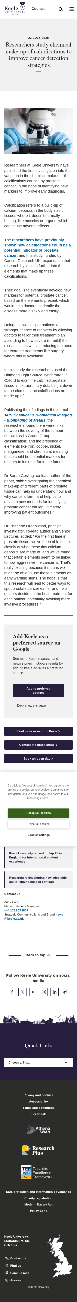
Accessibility (38, 1101)
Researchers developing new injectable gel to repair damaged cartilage (38, 879)
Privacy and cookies (38, 1095)
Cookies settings (39, 834)
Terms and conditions (39, 1107)
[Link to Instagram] (44, 992)
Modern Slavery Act (38, 1204)
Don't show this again (31, 705)
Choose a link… (19, 1062)
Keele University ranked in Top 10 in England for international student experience (35, 857)
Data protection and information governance (38, 1191)
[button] (60, 9)
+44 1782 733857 (16, 910)
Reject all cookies (39, 823)
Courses (39, 9)
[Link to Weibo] (65, 992)
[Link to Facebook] (12, 992)
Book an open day (37, 758)
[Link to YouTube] (33, 992)
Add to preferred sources (38, 690)
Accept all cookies (39, 813)
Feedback (38, 1114)
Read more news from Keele (36, 731)
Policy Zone (38, 1210)
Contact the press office (37, 744)
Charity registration (38, 1198)
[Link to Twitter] (22, 992)
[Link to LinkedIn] (54, 992)
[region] (38, 809)
